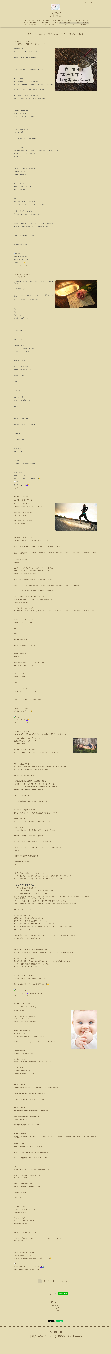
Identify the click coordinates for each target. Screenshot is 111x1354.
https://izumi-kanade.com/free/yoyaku (23, 265)
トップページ (26, 20)
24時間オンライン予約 (29, 22)
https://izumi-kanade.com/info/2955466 (42, 1042)
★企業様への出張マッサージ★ (58, 25)
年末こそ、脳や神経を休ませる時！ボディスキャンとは (42, 734)
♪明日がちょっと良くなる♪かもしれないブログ (74, 22)
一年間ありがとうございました (30, 44)
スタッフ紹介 (54, 22)
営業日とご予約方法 (57, 20)
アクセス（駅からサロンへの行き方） (36, 25)
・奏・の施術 (45, 20)
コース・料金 (69, 20)
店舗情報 (83, 25)
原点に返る (20, 277)
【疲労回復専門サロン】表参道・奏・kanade (55, 1336)
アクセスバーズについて (82, 20)
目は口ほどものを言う (25, 1006)
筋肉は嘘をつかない (24, 500)
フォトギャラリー (74, 25)
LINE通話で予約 (43, 22)
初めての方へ (36, 20)
